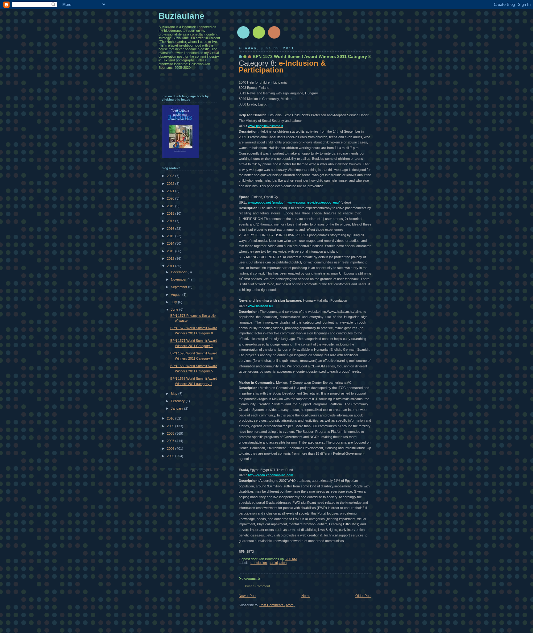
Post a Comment (257, 586)
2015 (171, 236)
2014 (171, 243)
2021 (171, 191)
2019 (171, 206)
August (176, 294)
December (179, 272)
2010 (171, 418)
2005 (171, 456)
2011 (171, 266)
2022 (171, 183)
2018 (171, 213)
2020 (171, 198)
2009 (171, 426)
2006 (171, 448)
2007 (171, 441)
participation (278, 563)
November (179, 279)
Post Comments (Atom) (277, 605)
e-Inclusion (258, 563)
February (178, 401)
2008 (171, 433)
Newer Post (247, 596)
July (174, 302)
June (175, 309)
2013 (171, 251)
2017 (171, 221)
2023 (171, 176)
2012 (171, 258)
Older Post (363, 596)
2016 (171, 228)
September (179, 287)
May (174, 393)
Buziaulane (182, 16)
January (177, 408)
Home (305, 596)
